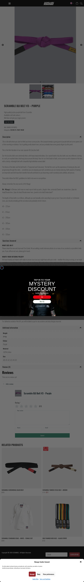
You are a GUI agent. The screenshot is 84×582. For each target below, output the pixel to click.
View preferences (48, 574)
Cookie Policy (35, 579)
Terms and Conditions (45, 579)
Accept (32, 574)
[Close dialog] (1, 267)
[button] (81, 562)
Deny (38, 574)
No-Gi (42, 302)
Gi (42, 297)
